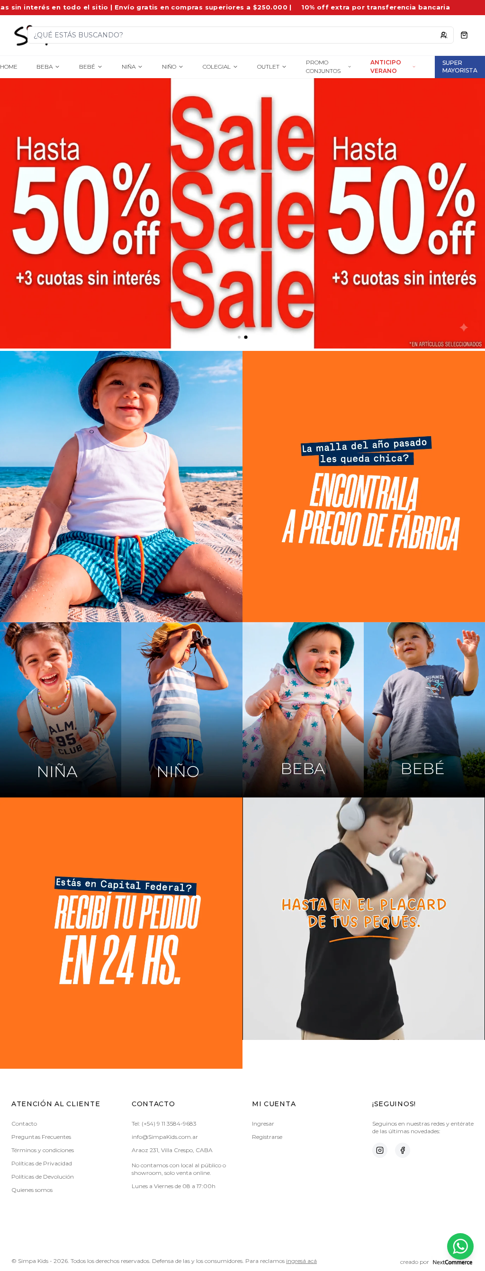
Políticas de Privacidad (41, 1163)
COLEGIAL (217, 66)
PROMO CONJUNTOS (323, 66)
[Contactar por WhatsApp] (460, 1246)
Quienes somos (32, 1189)
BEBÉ (87, 66)
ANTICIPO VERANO (385, 66)
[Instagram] (379, 1150)
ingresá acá (301, 1260)
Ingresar (263, 1123)
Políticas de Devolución (42, 1176)
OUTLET (268, 66)
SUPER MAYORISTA (459, 66)
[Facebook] (402, 1150)
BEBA (44, 66)
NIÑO (169, 66)
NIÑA (128, 66)
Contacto (24, 1123)
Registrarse (267, 1136)
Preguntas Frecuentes (41, 1136)
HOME (9, 66)
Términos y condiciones (42, 1150)
